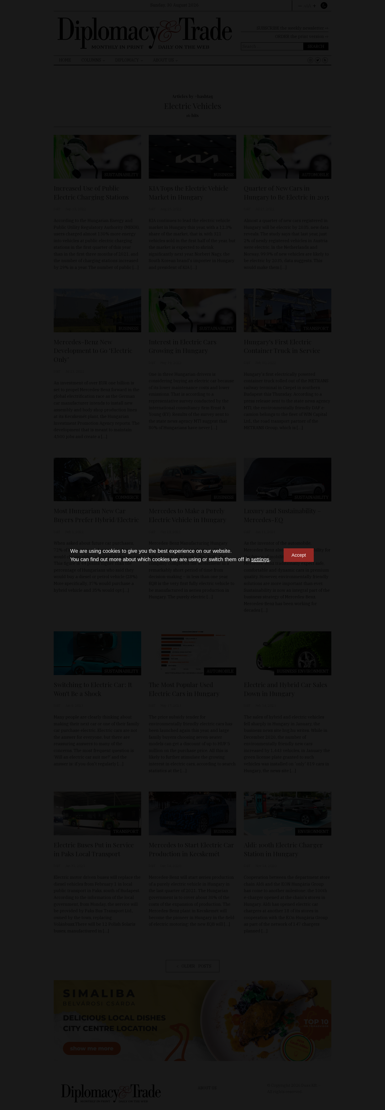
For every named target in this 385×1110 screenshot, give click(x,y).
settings (260, 559)
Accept (299, 555)
